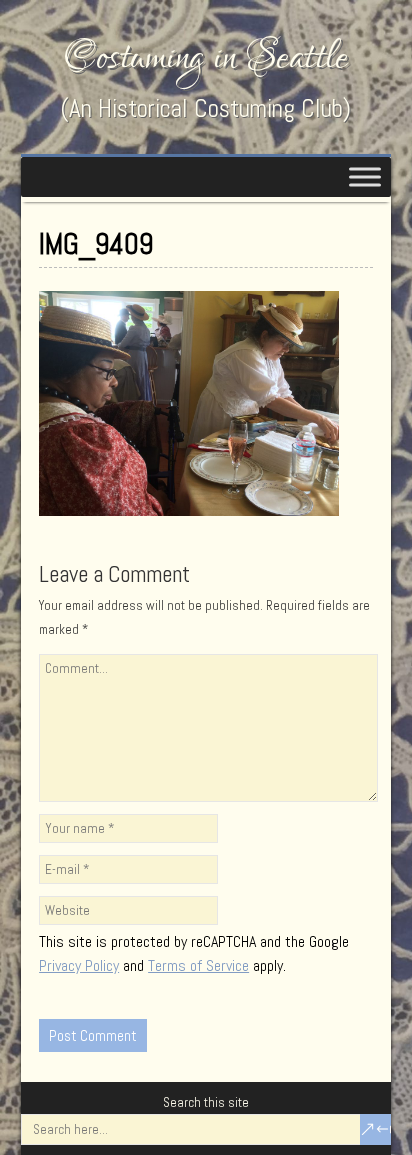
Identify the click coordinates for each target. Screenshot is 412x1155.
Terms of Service (198, 965)
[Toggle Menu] (365, 176)
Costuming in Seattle (206, 57)
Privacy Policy (79, 965)
